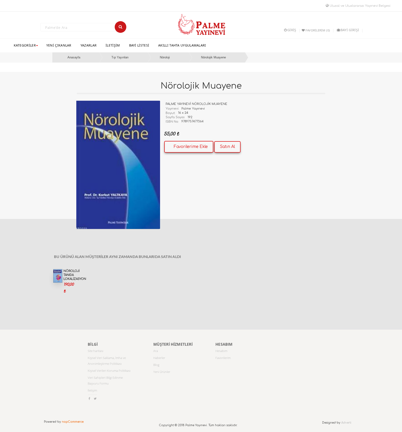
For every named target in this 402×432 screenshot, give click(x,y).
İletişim (92, 390)
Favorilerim (223, 358)
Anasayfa (73, 57)
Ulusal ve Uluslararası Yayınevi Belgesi (359, 5)
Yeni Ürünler (161, 372)
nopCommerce (73, 421)
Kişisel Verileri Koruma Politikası (109, 370)
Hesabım (221, 351)
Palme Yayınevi (193, 108)
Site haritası (95, 351)
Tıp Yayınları (120, 57)
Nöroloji (165, 57)
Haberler (159, 358)
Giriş (291, 30)
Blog (156, 365)
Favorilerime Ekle (191, 146)
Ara (155, 351)
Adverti (346, 422)
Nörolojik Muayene (213, 57)
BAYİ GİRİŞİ (350, 30)
